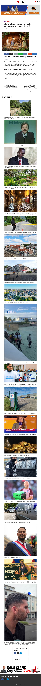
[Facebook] (15, 653)
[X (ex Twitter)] (18, 653)
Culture (5, 21)
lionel (5, 28)
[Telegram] (20, 653)
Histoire (8, 21)
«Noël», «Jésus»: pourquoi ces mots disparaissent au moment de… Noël (17, 25)
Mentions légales (23, 684)
